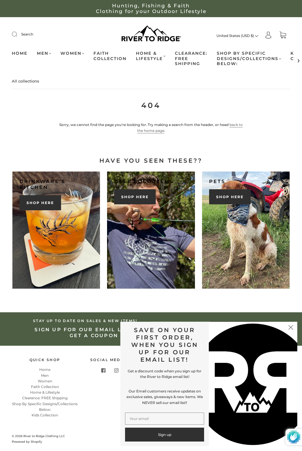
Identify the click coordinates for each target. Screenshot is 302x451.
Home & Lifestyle (149, 56)
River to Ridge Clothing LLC (44, 436)
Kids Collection (45, 415)
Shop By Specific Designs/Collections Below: (247, 58)
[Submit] (18, 34)
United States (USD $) (235, 35)
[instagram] (116, 370)
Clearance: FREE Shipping (191, 58)
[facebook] (103, 370)
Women (70, 53)
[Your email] (164, 419)
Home (19, 53)
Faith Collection (110, 56)
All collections (25, 81)
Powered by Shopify (27, 442)
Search (27, 34)
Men (42, 53)
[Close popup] (290, 328)
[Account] (268, 35)
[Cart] (282, 35)
